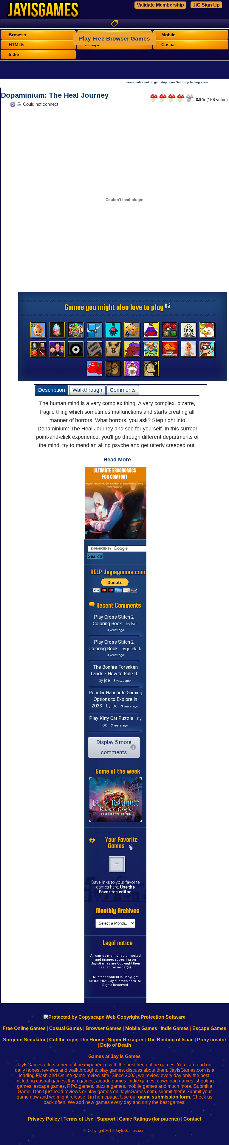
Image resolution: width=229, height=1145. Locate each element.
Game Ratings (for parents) (149, 1118)
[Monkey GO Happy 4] (132, 331)
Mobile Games (141, 1028)
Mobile (168, 34)
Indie (14, 54)
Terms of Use (78, 1118)
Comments (123, 390)
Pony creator (211, 1039)
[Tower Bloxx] (151, 350)
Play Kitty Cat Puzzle (111, 718)
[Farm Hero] (207, 331)
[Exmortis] (113, 370)
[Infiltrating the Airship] (94, 370)
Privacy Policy (44, 1118)
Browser (18, 34)
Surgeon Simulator (24, 1039)
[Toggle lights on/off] (12, 106)
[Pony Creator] (132, 350)
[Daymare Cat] (188, 331)
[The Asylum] (151, 331)
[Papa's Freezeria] (132, 370)
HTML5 (16, 44)
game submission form (164, 1096)
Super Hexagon (125, 1039)
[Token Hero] (38, 350)
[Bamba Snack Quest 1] (188, 350)
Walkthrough (87, 390)
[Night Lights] (94, 331)
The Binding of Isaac (170, 1039)
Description (51, 390)
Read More (117, 460)
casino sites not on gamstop (146, 82)
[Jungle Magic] (169, 331)
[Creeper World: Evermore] (75, 331)
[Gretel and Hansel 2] (151, 370)
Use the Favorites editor (117, 889)
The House (92, 1039)
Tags (114, 23)
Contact (192, 1118)
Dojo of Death (115, 1045)
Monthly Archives (117, 910)
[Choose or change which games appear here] (130, 847)
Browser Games (104, 1028)
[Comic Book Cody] (207, 350)
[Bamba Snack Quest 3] (38, 331)
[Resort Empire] (57, 331)
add (117, 864)
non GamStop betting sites (188, 82)
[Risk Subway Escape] (94, 350)
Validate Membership (160, 4)
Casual (168, 44)
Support (106, 1118)
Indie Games (175, 1028)
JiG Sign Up (206, 4)
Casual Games (65, 1028)
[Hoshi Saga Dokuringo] (113, 350)
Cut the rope (63, 1039)
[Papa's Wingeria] (169, 350)
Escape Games (209, 1028)
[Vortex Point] (57, 350)
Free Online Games (24, 1028)
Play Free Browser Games (114, 38)
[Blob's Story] (75, 350)
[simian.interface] (113, 331)
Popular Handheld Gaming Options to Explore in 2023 (115, 699)
